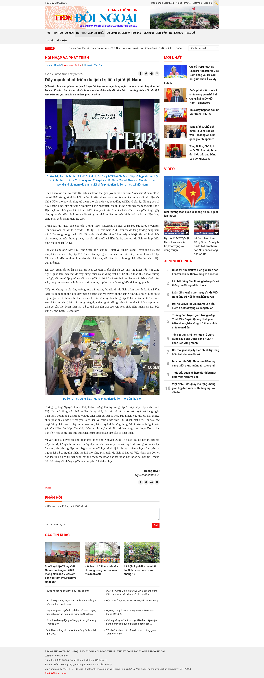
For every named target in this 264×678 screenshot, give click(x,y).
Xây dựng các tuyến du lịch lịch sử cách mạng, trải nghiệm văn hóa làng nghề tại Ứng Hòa (71, 612)
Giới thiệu (169, 2)
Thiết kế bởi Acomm (55, 673)
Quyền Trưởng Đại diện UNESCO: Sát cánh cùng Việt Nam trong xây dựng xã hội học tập (132, 592)
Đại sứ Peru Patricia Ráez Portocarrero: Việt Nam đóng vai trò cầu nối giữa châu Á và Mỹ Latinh (95, 48)
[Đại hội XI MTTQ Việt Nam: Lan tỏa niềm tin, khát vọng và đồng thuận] (176, 227)
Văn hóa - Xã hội (72, 65)
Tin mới (49, 48)
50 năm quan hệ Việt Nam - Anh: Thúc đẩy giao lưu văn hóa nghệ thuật (71, 602)
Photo (187, 2)
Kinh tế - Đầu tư (53, 65)
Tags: (48, 487)
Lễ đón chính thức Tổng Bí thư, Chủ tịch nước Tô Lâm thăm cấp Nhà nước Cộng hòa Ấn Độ (206, 246)
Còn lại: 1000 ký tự (55, 524)
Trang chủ (156, 2)
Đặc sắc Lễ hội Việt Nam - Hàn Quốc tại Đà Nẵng (132, 600)
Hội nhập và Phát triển (67, 58)
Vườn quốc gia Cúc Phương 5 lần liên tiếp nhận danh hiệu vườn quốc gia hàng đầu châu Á (131, 622)
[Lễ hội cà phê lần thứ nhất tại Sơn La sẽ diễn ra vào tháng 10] (142, 552)
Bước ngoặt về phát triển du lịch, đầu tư (67, 590)
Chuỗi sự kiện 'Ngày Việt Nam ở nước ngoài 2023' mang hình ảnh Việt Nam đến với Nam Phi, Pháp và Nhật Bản (60, 574)
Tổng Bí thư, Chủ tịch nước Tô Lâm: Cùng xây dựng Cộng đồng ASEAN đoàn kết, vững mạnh (193, 338)
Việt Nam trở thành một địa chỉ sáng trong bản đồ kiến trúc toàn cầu (101, 570)
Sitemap (197, 2)
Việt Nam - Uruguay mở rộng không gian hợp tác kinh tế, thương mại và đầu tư (193, 388)
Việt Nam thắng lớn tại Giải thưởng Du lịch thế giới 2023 (71, 632)
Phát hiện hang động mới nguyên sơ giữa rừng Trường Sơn (71, 622)
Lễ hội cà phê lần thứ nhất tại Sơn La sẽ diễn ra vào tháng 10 (140, 570)
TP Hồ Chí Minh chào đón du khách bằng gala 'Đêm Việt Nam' (131, 632)
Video (179, 2)
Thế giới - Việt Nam (94, 65)
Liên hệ (208, 2)
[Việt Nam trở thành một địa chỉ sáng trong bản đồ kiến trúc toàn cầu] (102, 552)
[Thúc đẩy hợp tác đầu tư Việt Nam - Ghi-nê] (175, 115)
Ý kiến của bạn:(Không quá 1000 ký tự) (66, 506)
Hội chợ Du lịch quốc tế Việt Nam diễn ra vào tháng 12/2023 (130, 612)
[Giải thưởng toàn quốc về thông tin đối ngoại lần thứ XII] (191, 192)
